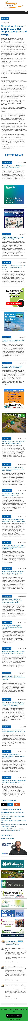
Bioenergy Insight (10, 948)
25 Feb (6, 987)
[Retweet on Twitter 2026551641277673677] (9, 998)
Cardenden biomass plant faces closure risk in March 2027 (12, 494)
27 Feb (6, 950)
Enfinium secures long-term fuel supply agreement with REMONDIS (13, 730)
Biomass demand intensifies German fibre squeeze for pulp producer (12, 627)
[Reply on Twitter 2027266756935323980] (6, 962)
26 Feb (6, 968)
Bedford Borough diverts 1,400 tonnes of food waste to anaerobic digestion (13, 677)
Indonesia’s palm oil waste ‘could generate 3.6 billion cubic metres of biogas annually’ (13, 547)
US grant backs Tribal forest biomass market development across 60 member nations (12, 600)
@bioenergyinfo (20, 948)
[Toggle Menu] (26, 12)
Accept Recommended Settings (14, 1015)
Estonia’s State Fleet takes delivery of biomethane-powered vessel (13, 652)
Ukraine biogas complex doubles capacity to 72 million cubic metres (13, 520)
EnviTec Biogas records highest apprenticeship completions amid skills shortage (13, 469)
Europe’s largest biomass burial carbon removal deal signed (12, 367)
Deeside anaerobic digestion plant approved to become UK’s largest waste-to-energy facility (13, 704)
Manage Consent (11, 1019)
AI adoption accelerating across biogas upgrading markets (12, 238)
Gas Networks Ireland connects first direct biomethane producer (14, 781)
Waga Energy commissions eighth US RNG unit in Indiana (13, 341)
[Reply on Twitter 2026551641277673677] (6, 998)
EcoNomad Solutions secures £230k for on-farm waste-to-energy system (13, 267)
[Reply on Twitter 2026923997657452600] (6, 980)
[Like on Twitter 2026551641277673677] (12, 998)
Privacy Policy (17, 1019)
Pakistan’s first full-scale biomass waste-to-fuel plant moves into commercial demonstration (13, 573)
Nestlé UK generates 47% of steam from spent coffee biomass (13, 166)
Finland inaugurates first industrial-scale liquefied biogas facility (13, 442)
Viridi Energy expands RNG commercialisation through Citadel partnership (13, 756)
